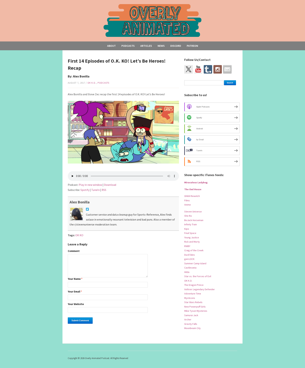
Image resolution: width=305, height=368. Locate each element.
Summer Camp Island (195, 263)
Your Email (75, 291)
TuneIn (95, 190)
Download (110, 184)
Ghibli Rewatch (192, 196)
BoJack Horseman (193, 220)
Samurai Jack (191, 315)
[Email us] (227, 69)
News (161, 45)
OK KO (79, 235)
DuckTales (189, 254)
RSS (104, 190)
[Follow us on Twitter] (188, 69)
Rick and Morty (192, 241)
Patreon (192, 45)
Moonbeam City (192, 328)
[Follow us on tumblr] (208, 69)
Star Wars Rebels (193, 302)
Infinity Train (190, 224)
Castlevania (190, 267)
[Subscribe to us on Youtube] (198, 69)
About (111, 45)
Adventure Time (192, 293)
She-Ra (188, 215)
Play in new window (90, 184)
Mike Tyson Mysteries (195, 310)
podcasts (103, 82)
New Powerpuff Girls (195, 306)
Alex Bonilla (80, 202)
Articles (146, 45)
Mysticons (189, 298)
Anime (187, 204)
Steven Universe (193, 211)
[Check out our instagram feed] (217, 69)
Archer (187, 319)
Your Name (75, 278)
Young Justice (191, 237)
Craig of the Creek (194, 250)
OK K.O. (92, 82)
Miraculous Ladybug (196, 182)
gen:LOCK (189, 259)
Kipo (186, 228)
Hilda (186, 272)
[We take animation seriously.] (152, 20)
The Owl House (192, 189)
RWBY (187, 246)
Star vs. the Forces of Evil (197, 276)
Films (187, 200)
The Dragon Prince (194, 284)
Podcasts (128, 45)
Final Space (190, 233)
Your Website (76, 304)
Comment (74, 251)
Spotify (84, 190)
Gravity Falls (190, 323)
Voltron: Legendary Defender (199, 289)
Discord (175, 45)
